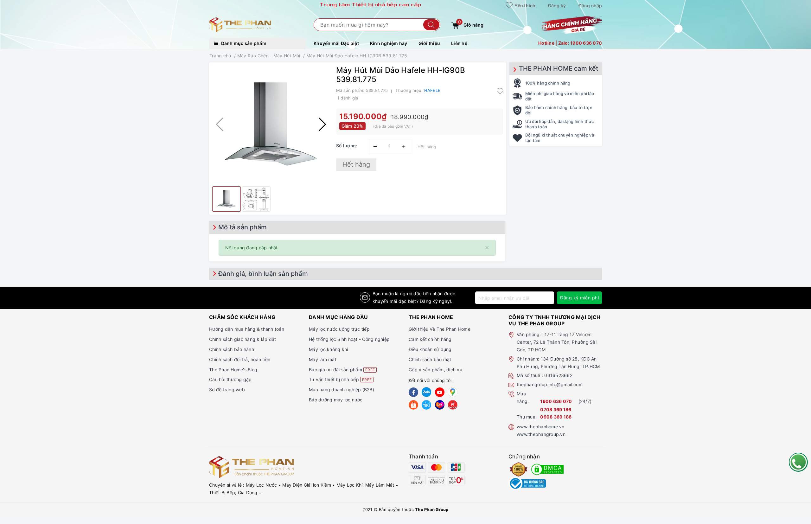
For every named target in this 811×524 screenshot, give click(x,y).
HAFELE (432, 90)
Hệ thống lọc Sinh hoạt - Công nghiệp (349, 339)
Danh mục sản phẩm (243, 43)
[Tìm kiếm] (431, 24)
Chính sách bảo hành (231, 349)
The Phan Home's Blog (233, 369)
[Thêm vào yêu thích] (500, 91)
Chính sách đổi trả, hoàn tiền (239, 359)
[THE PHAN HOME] (240, 24)
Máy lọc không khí (328, 349)
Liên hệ (459, 43)
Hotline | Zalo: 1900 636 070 (570, 43)
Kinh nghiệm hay (388, 43)
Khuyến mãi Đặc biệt (336, 43)
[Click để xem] (271, 124)
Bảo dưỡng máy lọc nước (336, 399)
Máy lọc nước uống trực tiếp (339, 329)
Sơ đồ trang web (227, 389)
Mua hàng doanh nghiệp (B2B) (341, 389)
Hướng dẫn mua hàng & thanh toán (246, 329)
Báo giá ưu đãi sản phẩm (342, 369)
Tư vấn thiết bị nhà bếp (340, 379)
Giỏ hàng (470, 23)
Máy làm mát (322, 359)
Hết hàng (356, 164)
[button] (322, 124)
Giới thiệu (429, 43)
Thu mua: (527, 416)
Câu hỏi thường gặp (230, 379)
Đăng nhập (590, 5)
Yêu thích (525, 5)
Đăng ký (557, 5)
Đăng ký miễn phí (579, 297)
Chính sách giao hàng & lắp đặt (242, 339)
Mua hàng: (523, 397)
